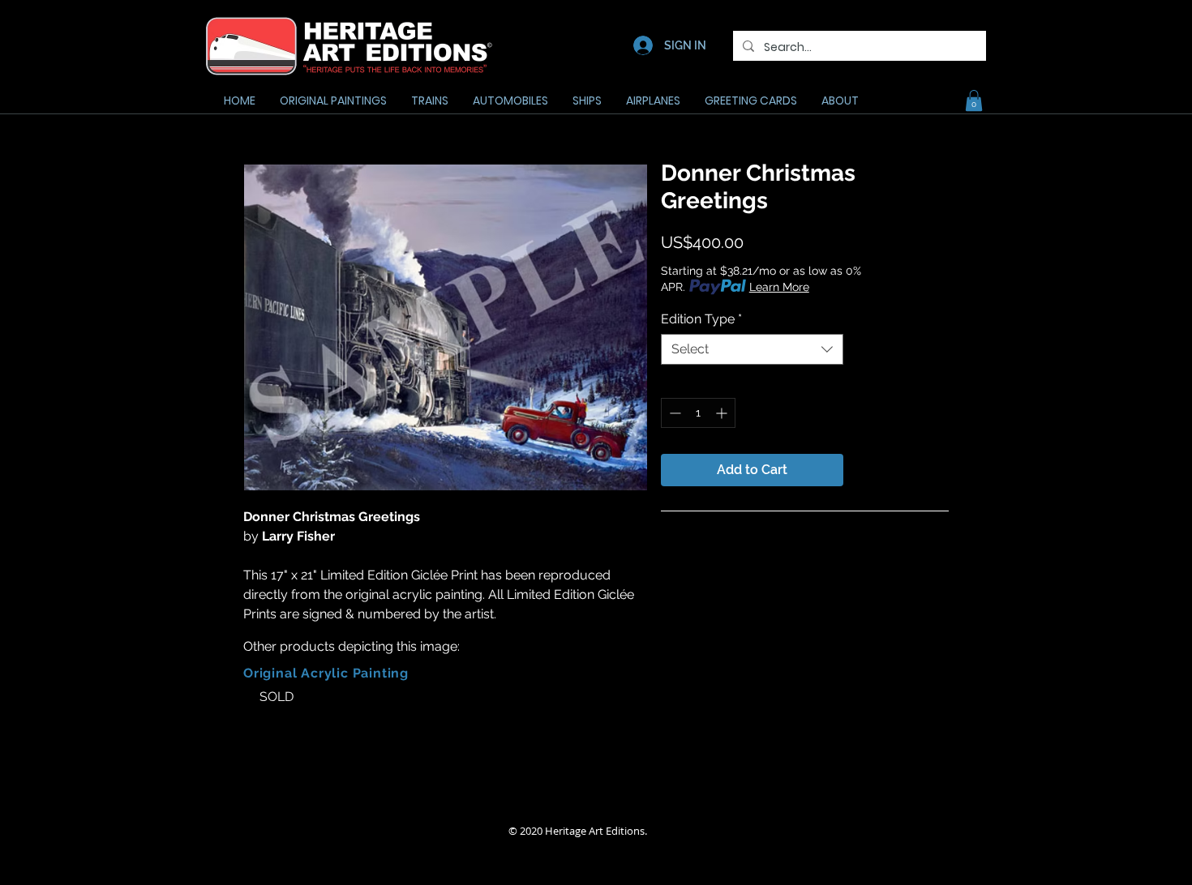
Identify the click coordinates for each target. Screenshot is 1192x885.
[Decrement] (673, 413)
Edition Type (701, 319)
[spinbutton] (698, 413)
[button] (974, 100)
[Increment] (723, 413)
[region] (346, 723)
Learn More (779, 286)
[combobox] (752, 349)
